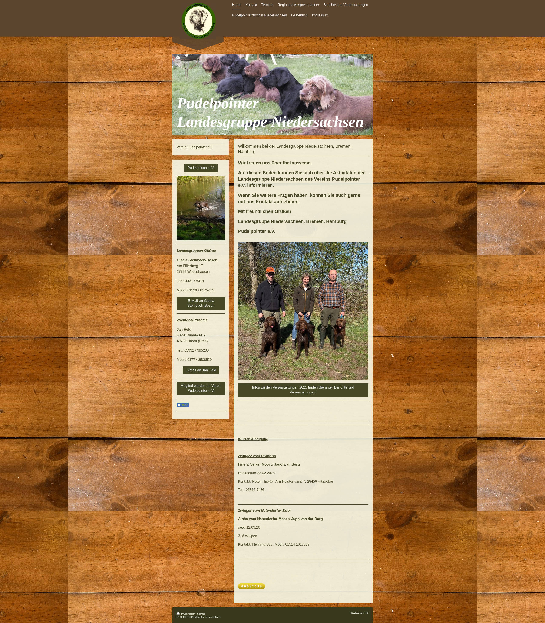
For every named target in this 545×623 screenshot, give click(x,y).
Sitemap (201, 614)
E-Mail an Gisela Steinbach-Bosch (200, 303)
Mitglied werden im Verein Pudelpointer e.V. (201, 388)
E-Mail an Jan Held (201, 370)
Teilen (184, 404)
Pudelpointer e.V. (201, 168)
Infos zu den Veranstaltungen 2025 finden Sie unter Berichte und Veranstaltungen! (303, 389)
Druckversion (188, 614)
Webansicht (359, 613)
